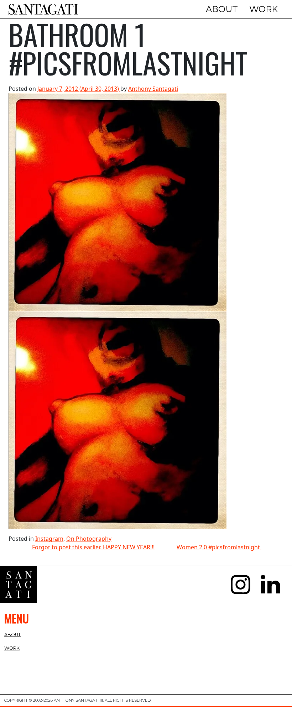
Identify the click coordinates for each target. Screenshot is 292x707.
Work (263, 9)
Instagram (49, 539)
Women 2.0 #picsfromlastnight (219, 547)
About (222, 9)
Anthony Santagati (153, 89)
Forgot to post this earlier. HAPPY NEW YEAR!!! (93, 547)
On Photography (88, 539)
